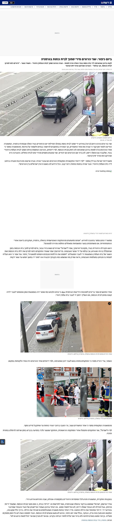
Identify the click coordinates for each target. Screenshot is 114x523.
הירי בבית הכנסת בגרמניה (91, 520)
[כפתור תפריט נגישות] (2, 441)
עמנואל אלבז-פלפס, (86, 70)
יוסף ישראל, (102, 70)
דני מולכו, (109, 70)
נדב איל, (95, 70)
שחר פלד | (76, 70)
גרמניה (103, 520)
